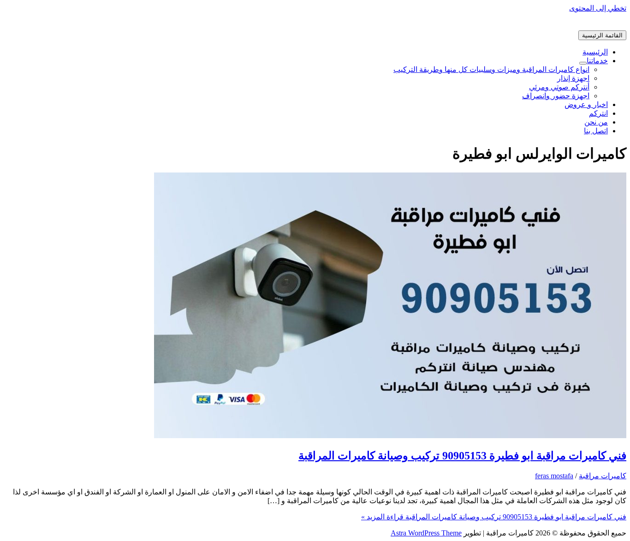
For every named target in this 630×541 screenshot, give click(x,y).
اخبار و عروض (586, 104)
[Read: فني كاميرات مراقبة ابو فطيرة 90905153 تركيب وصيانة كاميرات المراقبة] (390, 436)
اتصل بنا (596, 131)
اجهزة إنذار (573, 78)
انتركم (598, 113)
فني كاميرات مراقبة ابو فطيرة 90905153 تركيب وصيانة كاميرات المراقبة (462, 456)
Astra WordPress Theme (426, 533)
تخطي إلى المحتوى (597, 8)
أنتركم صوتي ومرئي (559, 87)
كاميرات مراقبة (602, 476)
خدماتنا (597, 61)
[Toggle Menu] (583, 63)
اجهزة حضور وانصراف (555, 96)
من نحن (596, 122)
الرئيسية (595, 52)
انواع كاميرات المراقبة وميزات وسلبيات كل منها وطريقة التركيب (491, 69)
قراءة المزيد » (493, 517)
